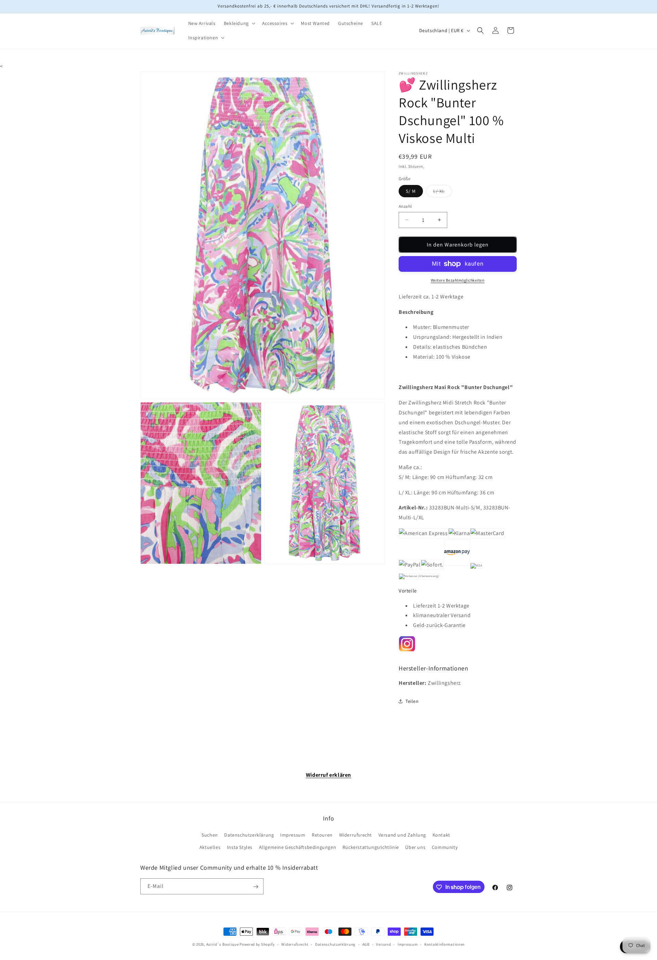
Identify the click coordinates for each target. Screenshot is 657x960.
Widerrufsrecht (355, 835)
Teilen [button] (412, 701)
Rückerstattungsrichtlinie (371, 847)
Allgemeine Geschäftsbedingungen (297, 847)
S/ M (411, 191)
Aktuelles (209, 847)
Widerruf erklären (328, 774)
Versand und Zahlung (402, 835)
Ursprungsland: (432, 337)
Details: (422, 346)
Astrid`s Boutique (222, 944)
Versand (383, 944)
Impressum (292, 835)
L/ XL (442, 192)
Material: (424, 356)
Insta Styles (240, 847)
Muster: (422, 327)
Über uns (415, 847)
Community (445, 847)
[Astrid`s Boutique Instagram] (407, 650)
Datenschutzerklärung (249, 835)
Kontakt (441, 835)
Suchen (210, 835)
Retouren (322, 835)
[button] (239, 23)
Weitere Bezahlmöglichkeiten (458, 280)
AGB (366, 944)
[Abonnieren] (255, 887)
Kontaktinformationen (444, 944)
